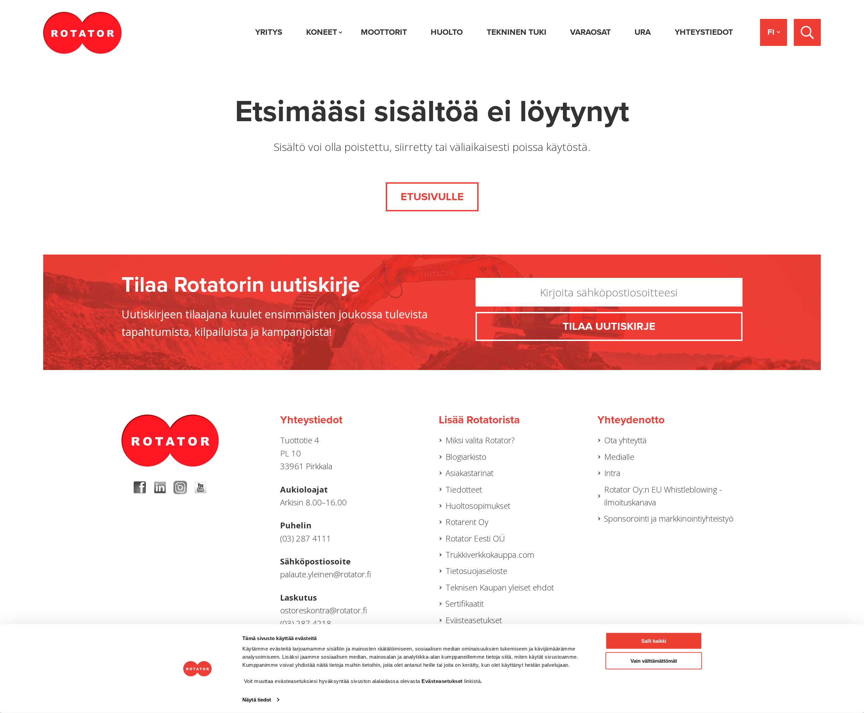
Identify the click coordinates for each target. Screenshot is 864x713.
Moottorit (384, 32)
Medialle (619, 456)
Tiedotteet (464, 489)
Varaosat (590, 32)
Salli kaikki (653, 641)
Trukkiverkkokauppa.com (490, 554)
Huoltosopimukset (478, 505)
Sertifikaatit (465, 603)
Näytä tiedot (256, 700)
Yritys (268, 32)
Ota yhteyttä (625, 440)
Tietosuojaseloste (476, 570)
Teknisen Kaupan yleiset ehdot (500, 587)
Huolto (447, 32)
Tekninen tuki (516, 32)
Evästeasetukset (474, 620)
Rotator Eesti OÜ (475, 538)
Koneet (321, 32)
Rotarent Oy (467, 521)
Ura (642, 32)
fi (771, 32)
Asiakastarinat (469, 472)
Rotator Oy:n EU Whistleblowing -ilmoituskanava (663, 496)
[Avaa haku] (807, 32)
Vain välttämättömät (653, 660)
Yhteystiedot (704, 32)
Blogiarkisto (466, 456)
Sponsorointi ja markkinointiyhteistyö (668, 518)
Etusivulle (432, 196)
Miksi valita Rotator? (480, 440)
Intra (612, 472)
